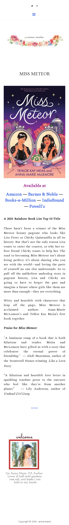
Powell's (37, 206)
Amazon (14, 194)
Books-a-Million (20, 200)
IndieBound (53, 200)
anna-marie (44, 521)
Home (34, 408)
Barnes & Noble (43, 194)
